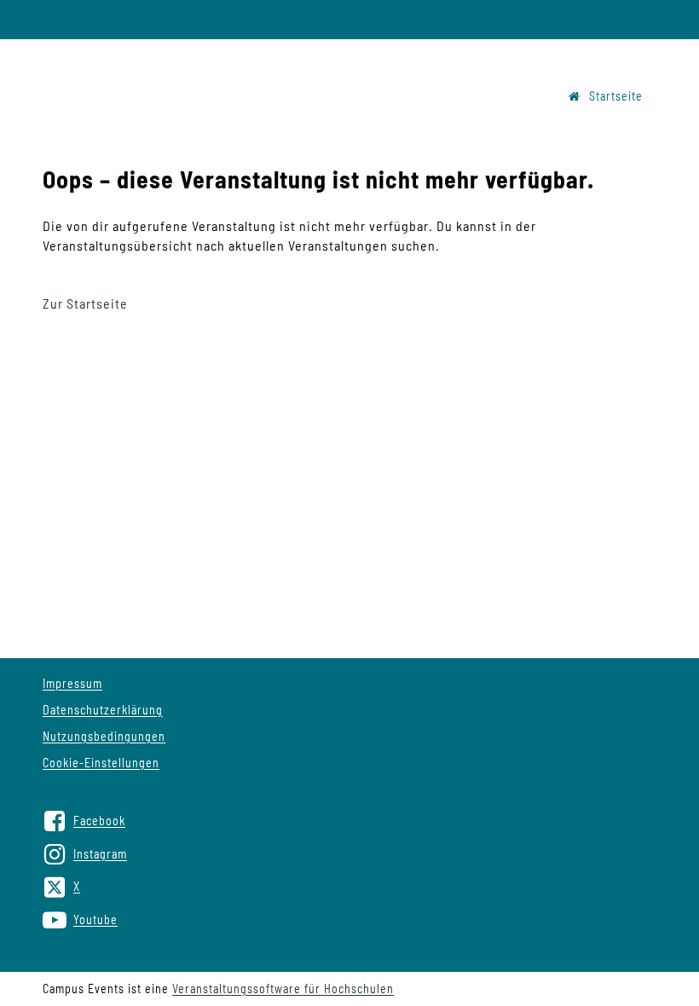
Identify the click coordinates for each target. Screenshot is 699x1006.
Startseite (616, 96)
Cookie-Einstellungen (101, 762)
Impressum (72, 683)
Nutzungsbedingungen (104, 736)
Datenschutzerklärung (103, 709)
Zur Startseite (85, 303)
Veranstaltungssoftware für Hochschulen (283, 988)
